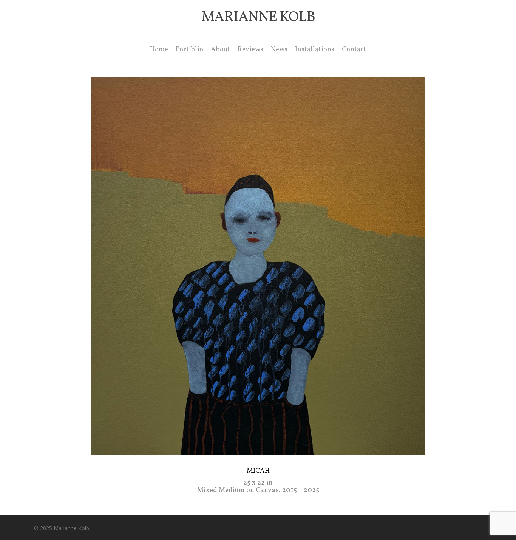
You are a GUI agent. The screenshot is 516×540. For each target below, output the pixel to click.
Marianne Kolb (258, 18)
